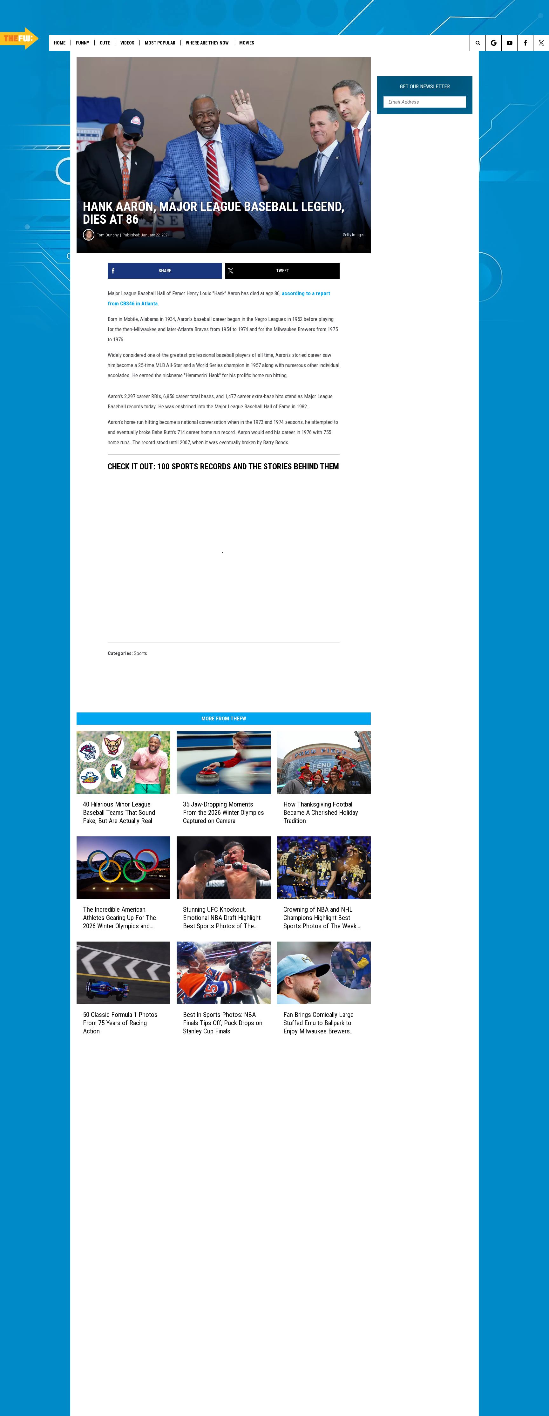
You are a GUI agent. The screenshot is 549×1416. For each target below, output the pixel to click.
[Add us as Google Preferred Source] (493, 43)
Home (59, 42)
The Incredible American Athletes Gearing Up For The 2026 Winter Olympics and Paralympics (119, 918)
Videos (127, 42)
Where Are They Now (207, 42)
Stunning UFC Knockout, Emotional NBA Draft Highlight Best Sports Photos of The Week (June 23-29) (222, 918)
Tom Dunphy (108, 235)
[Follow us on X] (541, 43)
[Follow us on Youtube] (509, 43)
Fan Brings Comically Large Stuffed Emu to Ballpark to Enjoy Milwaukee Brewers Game (318, 1023)
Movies (246, 42)
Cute (105, 42)
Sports (140, 653)
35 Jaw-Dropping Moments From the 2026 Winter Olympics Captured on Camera (223, 812)
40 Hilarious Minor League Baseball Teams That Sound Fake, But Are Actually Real (119, 812)
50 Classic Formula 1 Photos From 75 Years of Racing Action (120, 1023)
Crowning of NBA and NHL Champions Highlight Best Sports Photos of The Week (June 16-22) (319, 918)
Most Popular (160, 42)
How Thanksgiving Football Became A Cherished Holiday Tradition (320, 812)
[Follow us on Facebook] (525, 43)
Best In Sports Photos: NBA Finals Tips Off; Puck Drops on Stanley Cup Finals (222, 1023)
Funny (82, 42)
